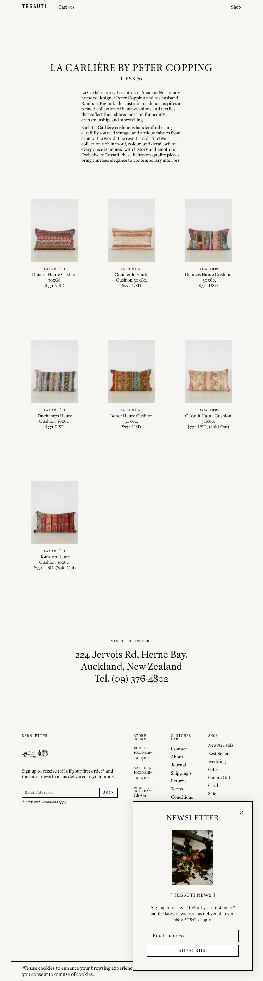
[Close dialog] (242, 812)
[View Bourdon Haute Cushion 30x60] (54, 526)
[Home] (34, 7)
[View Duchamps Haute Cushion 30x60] (54, 385)
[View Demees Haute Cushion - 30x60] (208, 244)
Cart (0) (66, 7)
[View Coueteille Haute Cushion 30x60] (131, 244)
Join (108, 793)
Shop (236, 7)
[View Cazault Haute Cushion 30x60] (208, 385)
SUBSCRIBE (193, 950)
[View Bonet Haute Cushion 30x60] (131, 385)
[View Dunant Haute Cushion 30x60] (54, 244)
